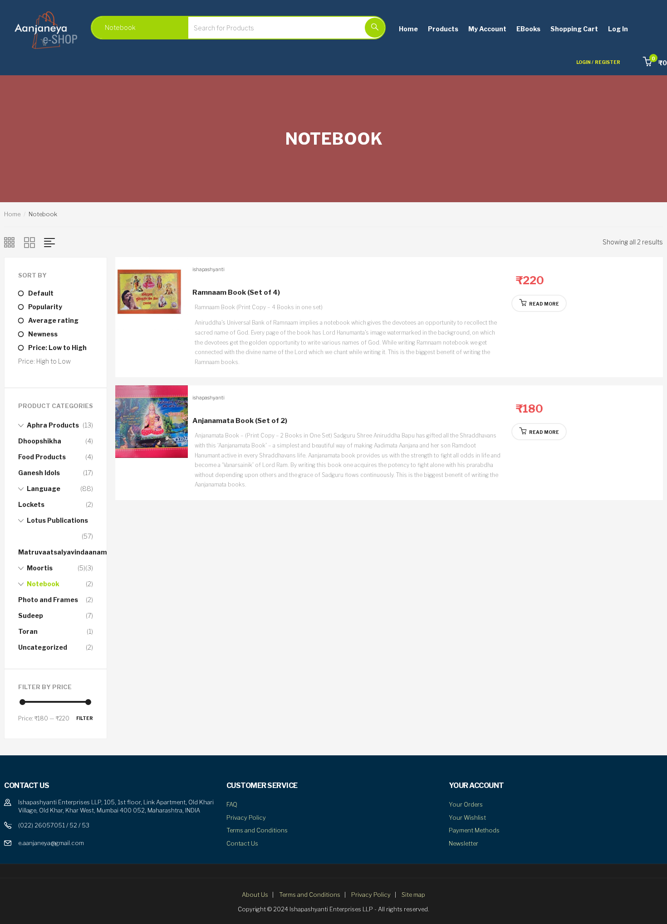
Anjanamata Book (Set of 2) (239, 421)
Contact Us (242, 843)
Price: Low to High (57, 347)
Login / (584, 62)
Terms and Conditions (257, 830)
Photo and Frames (48, 599)
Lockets (31, 504)
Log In (618, 29)
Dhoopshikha (39, 441)
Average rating (53, 320)
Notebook (43, 584)
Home (408, 29)
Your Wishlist (467, 817)
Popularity (45, 307)
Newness (43, 334)
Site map (413, 894)
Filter (84, 718)
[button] (655, 63)
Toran (28, 631)
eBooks (528, 29)
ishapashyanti (208, 269)
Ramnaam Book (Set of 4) (236, 292)
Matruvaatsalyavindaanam (62, 552)
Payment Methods (474, 830)
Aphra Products (53, 425)
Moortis (40, 568)
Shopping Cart (574, 29)
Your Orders (466, 804)
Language (43, 488)
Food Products (42, 457)
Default (41, 293)
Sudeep (30, 615)
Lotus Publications (57, 520)
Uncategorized (42, 647)
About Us (255, 894)
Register (607, 62)
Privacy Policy (246, 817)
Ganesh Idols (39, 473)
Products (443, 29)
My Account (487, 29)
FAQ (231, 804)
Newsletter (463, 843)
